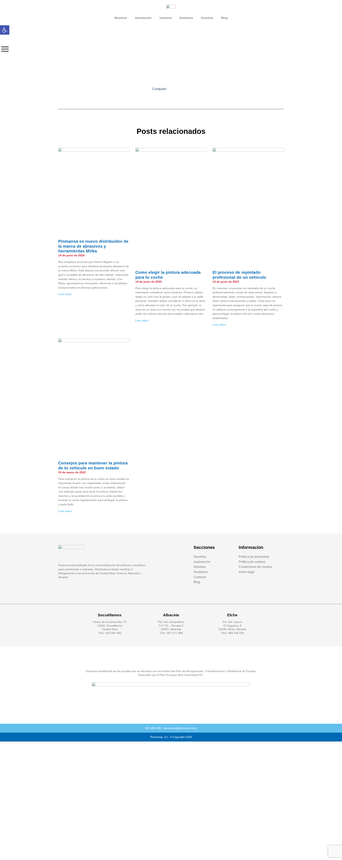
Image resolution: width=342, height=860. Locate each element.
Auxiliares (186, 17)
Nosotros (121, 17)
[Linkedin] (60, 590)
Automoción (143, 17)
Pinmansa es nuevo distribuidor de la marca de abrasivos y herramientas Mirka (93, 246)
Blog (224, 17)
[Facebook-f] (69, 590)
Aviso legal (246, 572)
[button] (173, 89)
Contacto (207, 17)
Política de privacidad (254, 556)
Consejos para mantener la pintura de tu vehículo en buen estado (93, 465)
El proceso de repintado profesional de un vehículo (239, 274)
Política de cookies (252, 562)
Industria (166, 17)
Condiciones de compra (255, 566)
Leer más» (65, 294)
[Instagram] (77, 590)
